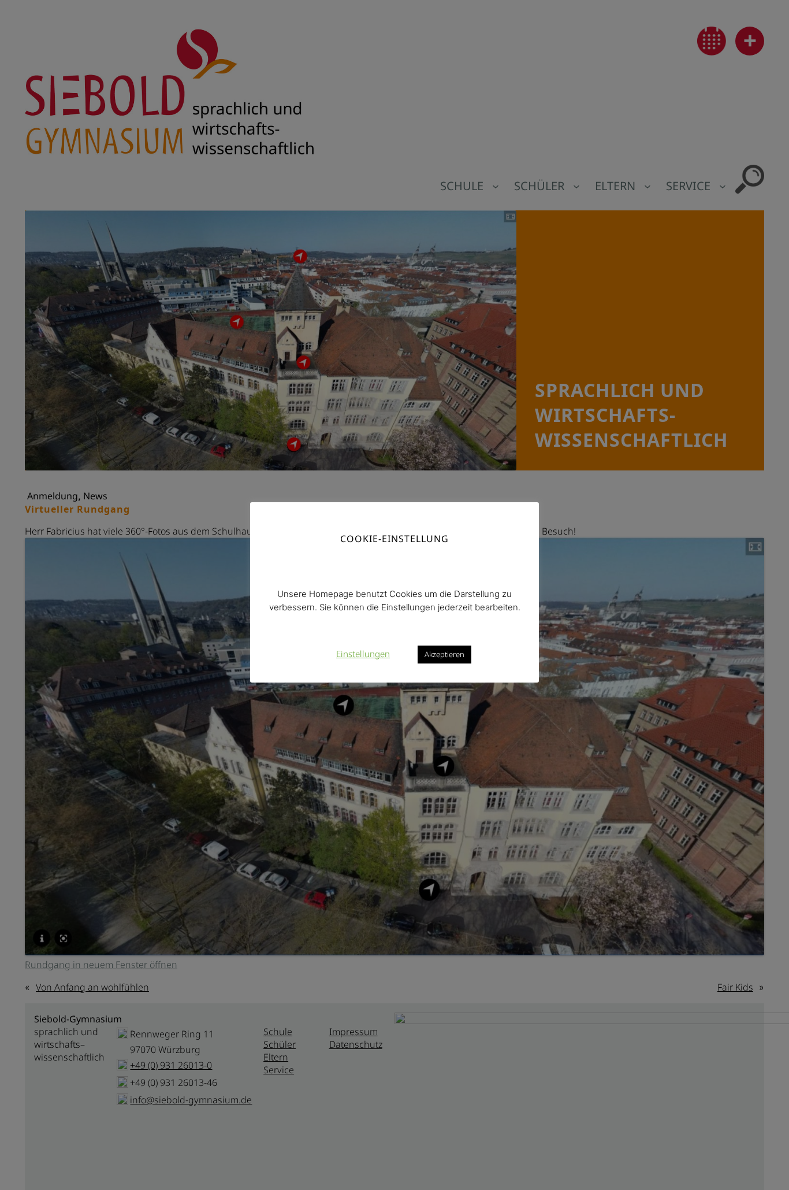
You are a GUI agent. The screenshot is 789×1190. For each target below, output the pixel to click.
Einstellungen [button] (363, 653)
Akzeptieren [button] (444, 653)
